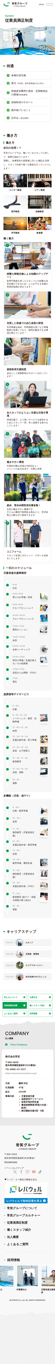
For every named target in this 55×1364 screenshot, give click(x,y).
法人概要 (13, 1237)
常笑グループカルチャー (23, 1215)
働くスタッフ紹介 (19, 1229)
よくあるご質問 (17, 1244)
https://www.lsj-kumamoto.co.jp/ (21, 1073)
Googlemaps (10, 1162)
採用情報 (13, 1260)
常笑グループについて (22, 1208)
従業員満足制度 (17, 1222)
